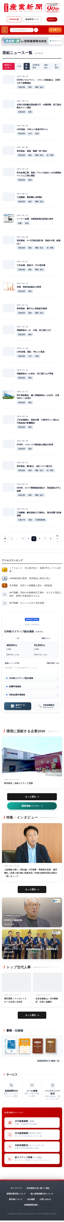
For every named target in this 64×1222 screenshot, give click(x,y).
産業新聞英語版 (31, 1205)
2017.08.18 (22, 126)
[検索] (36, 30)
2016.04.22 (22, 509)
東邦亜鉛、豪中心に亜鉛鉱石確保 (32, 308)
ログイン (51, 19)
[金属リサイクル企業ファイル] (10, 1046)
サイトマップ (16, 1188)
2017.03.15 (22, 283)
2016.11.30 (22, 348)
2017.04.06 (22, 237)
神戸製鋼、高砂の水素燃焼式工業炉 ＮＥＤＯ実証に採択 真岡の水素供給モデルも (35, 594)
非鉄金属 (21, 87)
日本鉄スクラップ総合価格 (21, 678)
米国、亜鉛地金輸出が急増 (29, 287)
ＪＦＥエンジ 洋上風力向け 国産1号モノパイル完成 (35, 569)
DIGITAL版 (14, 19)
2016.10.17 (22, 392)
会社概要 (31, 1199)
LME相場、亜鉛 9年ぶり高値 (30, 352)
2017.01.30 (22, 327)
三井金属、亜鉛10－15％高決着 (31, 265)
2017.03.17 (22, 262)
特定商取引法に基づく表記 (38, 1188)
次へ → (57, 538)
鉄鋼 (19, 223)
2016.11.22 (22, 370)
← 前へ (5, 538)
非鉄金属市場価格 (17, 694)
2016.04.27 (22, 484)
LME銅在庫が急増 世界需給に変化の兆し (30, 578)
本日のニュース (7, 66)
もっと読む (31, 796)
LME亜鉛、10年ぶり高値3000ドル (32, 129)
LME (19, 66)
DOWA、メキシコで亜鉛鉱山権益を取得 (35, 444)
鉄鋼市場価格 (15, 686)
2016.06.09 (22, 441)
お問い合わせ (45, 1199)
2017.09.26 (22, 76)
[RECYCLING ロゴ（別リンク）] (56, 932)
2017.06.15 (22, 194)
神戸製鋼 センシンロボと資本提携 (26, 603)
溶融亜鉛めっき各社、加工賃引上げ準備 (35, 373)
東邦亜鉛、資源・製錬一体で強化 (32, 151)
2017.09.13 (22, 101)
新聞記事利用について (16, 1194)
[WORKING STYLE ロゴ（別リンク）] (56, 900)
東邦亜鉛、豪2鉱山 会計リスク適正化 (34, 466)
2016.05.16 (22, 463)
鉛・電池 (56, 66)
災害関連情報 (35, 66)
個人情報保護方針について (42, 1194)
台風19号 (21, 520)
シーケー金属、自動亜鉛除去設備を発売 (35, 219)
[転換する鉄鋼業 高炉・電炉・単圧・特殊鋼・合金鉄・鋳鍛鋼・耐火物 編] (37, 1046)
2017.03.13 (22, 305)
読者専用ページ (32, 19)
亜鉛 (26, 66)
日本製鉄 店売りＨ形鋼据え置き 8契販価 (30, 585)
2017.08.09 (22, 147)
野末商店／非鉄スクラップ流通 (18, 783)
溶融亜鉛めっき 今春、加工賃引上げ (34, 330)
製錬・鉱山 (47, 66)
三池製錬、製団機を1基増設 (29, 197)
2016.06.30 (22, 416)
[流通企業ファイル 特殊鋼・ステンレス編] (24, 1046)
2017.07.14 (22, 169)
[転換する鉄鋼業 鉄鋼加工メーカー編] (51, 1046)
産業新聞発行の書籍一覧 (48, 1061)
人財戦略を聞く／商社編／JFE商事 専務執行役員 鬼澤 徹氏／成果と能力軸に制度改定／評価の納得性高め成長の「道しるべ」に (31, 872)
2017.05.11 (22, 215)
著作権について (15, 1199)
